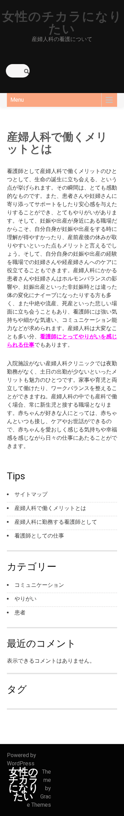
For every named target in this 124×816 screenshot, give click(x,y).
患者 (19, 612)
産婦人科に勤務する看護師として (55, 522)
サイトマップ (31, 494)
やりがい (25, 598)
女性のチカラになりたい (62, 22)
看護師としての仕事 (39, 535)
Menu (17, 99)
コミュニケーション (39, 585)
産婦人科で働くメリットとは (50, 508)
